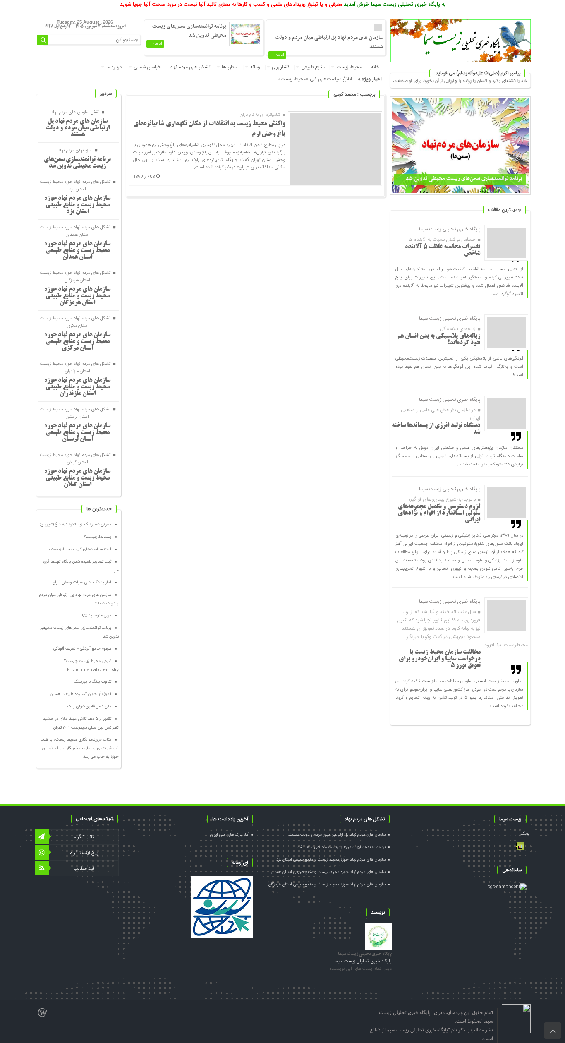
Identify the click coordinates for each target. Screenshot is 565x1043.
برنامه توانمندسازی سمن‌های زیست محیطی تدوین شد (464, 178)
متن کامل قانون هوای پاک (89, 706)
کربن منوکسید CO (96, 615)
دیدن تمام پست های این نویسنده (361, 969)
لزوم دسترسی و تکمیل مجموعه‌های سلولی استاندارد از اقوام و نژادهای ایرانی (439, 513)
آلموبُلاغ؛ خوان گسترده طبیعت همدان (80, 694)
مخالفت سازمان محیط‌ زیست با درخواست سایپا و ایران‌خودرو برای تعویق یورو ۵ (440, 659)
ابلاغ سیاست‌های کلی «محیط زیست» (315, 79)
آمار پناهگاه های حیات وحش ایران (82, 582)
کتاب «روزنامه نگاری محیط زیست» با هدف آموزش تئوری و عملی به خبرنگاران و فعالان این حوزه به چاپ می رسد (80, 748)
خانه (375, 67)
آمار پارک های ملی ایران (229, 835)
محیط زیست (349, 67)
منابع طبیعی (313, 67)
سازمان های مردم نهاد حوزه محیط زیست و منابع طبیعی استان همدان (77, 251)
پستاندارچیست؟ (97, 537)
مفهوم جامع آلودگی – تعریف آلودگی (82, 648)
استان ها (230, 67)
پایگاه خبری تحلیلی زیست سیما (365, 954)
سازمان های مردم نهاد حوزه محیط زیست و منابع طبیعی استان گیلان (77, 478)
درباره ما (114, 67)
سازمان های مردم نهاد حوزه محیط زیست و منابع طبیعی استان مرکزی (77, 342)
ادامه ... (277, 55)
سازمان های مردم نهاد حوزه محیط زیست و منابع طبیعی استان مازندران (77, 387)
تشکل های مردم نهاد (190, 67)
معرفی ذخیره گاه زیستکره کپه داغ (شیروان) (75, 524)
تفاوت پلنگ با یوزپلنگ (92, 682)
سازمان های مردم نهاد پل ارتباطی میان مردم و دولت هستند (77, 128)
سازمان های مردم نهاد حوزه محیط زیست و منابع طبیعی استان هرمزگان (77, 296)
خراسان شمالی (147, 67)
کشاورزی (281, 67)
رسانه (255, 67)
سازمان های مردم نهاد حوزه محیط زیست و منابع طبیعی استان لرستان (77, 433)
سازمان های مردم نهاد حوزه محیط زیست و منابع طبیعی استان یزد (77, 205)
